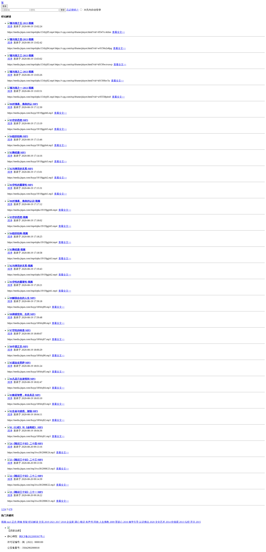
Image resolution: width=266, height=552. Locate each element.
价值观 (175, 522)
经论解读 (33, 522)
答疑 (25, 522)
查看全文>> (118, 32)
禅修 (20, 522)
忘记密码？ (72, 9)
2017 (58, 522)
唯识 (83, 522)
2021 (52, 522)
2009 (112, 522)
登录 (63, 10)
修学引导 (134, 522)
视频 (4, 522)
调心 (77, 522)
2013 (182, 522)
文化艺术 (160, 522)
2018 (63, 522)
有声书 (90, 522)
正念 (14, 522)
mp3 (9, 522)
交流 (41, 522)
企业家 (70, 522)
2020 (152, 522)
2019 (47, 522)
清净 (9, 26)
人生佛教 (104, 522)
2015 (198, 522)
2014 (168, 522)
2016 (126, 522)
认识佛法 (144, 522)
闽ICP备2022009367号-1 (32, 536)
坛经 (187, 522)
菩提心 (119, 522)
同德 (96, 522)
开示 (193, 522)
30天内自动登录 (92, 9)
